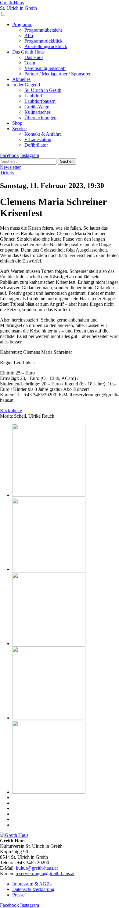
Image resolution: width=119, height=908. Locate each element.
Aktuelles (21, 79)
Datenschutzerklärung (33, 889)
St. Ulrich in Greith (42, 90)
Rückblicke (11, 410)
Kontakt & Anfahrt (42, 134)
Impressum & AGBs (32, 883)
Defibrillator (36, 145)
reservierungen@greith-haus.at (45, 873)
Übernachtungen (40, 117)
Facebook (9, 155)
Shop (17, 123)
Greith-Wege (36, 106)
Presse (18, 894)
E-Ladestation (37, 139)
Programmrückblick (43, 40)
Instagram (29, 155)
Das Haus (33, 57)
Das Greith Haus (28, 51)
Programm (22, 24)
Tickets (7, 172)
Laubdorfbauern (40, 101)
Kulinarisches (37, 112)
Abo (28, 35)
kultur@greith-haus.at (37, 868)
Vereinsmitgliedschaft (45, 68)
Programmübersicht (43, 30)
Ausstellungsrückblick (45, 46)
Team (29, 62)
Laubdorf (33, 95)
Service (19, 128)
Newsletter (10, 167)
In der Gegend (26, 84)
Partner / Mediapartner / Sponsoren (58, 73)
